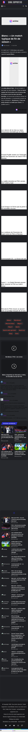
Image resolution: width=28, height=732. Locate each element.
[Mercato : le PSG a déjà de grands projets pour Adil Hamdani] (6, 580)
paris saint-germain (10, 330)
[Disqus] (14, 399)
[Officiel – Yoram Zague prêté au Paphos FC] (6, 597)
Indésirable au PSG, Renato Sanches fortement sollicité (20, 453)
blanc (9, 320)
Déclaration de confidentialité (10, 721)
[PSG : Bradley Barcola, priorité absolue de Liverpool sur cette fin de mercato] (6, 661)
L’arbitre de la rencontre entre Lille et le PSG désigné (18, 550)
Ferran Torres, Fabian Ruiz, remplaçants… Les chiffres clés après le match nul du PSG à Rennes (18, 637)
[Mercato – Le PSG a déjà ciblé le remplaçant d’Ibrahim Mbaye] (6, 611)
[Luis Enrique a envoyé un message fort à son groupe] (6, 646)
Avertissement (21, 721)
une (17, 333)
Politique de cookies (14, 719)
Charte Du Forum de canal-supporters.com (14, 714)
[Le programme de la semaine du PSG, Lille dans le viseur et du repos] (6, 670)
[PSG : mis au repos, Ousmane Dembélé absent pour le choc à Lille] (6, 573)
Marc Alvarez (6, 45)
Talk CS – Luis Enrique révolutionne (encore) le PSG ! (18, 653)
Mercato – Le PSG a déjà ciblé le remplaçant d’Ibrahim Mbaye (18, 610)
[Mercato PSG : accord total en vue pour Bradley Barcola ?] (7, 429)
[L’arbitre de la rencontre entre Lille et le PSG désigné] (6, 551)
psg (11, 333)
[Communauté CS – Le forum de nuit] (6, 566)
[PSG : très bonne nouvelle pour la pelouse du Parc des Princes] (21, 429)
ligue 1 (20, 323)
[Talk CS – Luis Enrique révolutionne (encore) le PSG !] (6, 654)
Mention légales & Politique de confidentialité (14, 716)
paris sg (22, 330)
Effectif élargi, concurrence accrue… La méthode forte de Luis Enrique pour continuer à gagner (18, 619)
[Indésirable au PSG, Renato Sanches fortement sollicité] (21, 446)
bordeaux (18, 320)
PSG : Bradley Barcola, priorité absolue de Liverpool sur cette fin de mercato (18, 661)
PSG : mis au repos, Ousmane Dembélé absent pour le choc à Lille (18, 572)
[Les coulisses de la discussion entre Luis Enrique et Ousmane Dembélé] (7, 446)
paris (17, 327)
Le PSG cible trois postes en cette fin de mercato (18, 602)
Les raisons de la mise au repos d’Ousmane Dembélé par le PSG (18, 558)
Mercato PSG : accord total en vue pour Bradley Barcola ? (7, 437)
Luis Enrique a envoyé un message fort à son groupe (18, 646)
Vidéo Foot (8, 709)
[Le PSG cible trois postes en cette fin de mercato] (6, 604)
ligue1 (11, 327)
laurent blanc (10, 323)
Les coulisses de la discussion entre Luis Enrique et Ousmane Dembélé (7, 454)
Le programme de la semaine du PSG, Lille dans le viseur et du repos (18, 669)
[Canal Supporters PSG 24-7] (14, 2)
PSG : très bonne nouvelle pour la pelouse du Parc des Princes (20, 437)
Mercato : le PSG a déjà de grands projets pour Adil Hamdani (18, 580)
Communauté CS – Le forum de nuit (17, 564)
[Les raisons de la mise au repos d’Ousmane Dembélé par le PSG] (6, 559)
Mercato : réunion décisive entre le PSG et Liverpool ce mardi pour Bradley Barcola (18, 588)
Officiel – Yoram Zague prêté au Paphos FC (17, 595)
